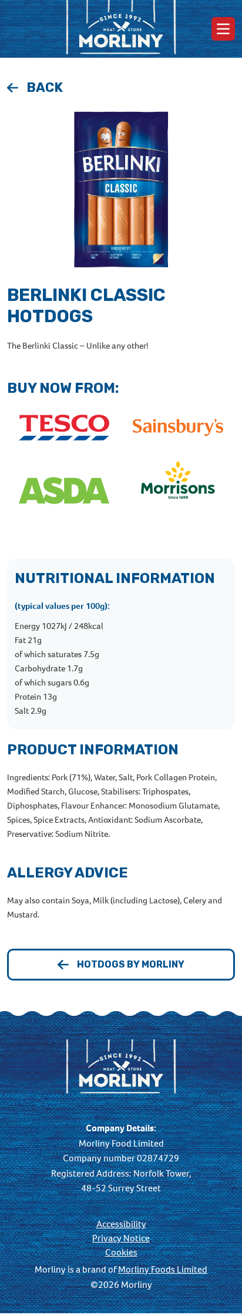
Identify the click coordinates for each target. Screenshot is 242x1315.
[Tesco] (64, 428)
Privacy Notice (121, 1238)
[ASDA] (64, 491)
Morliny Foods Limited (162, 1269)
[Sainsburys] (178, 428)
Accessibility (121, 1224)
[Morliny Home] (121, 29)
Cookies (121, 1252)
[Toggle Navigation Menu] (223, 29)
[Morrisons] (178, 492)
